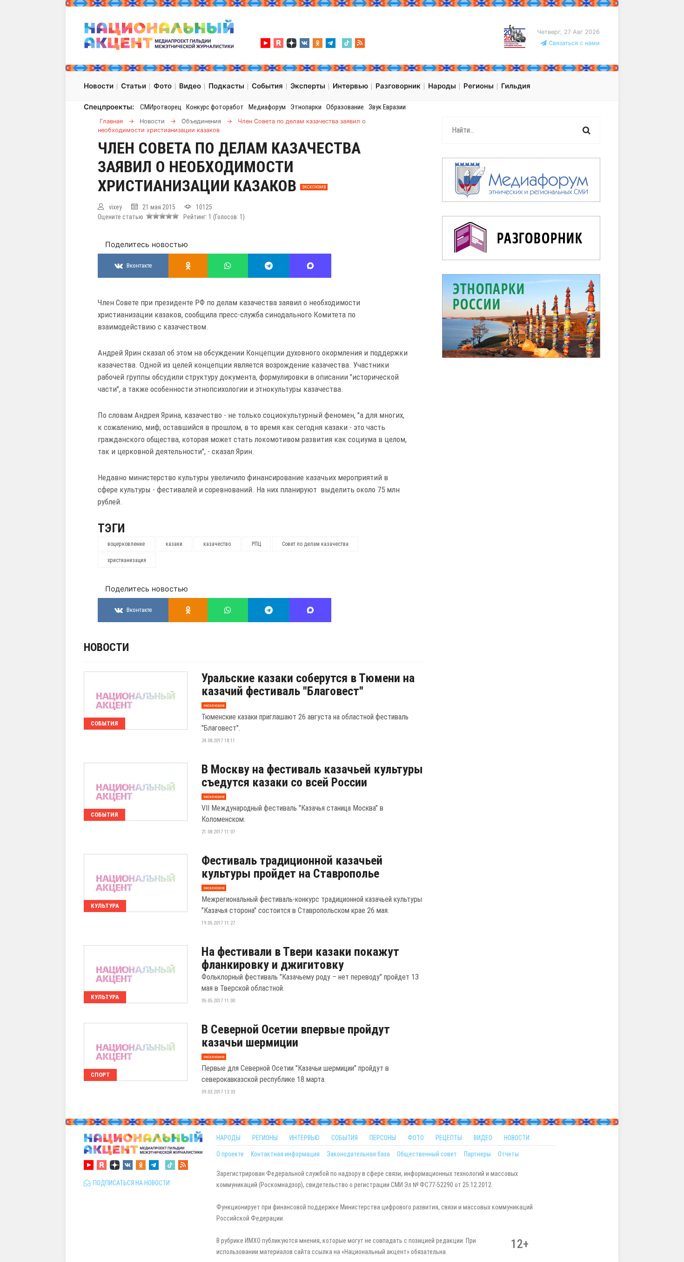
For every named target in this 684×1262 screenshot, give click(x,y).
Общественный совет (427, 1154)
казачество (217, 544)
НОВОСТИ (517, 1137)
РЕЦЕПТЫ (449, 1137)
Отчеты (508, 1154)
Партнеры (477, 1154)
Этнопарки (306, 107)
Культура (105, 905)
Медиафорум (267, 107)
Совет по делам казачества (315, 544)
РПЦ (256, 544)
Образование (345, 107)
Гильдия (515, 85)
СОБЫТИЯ (344, 1137)
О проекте (230, 1154)
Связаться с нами (573, 43)
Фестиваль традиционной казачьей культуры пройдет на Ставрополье (291, 867)
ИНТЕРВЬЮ (304, 1137)
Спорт (100, 1074)
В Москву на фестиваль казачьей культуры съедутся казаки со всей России (312, 776)
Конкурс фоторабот (215, 107)
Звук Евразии (387, 107)
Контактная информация (285, 1154)
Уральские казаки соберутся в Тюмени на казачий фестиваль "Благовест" (308, 684)
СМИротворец (160, 107)
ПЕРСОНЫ (382, 1137)
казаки (174, 544)
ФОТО (416, 1137)
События (104, 723)
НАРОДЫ (228, 1137)
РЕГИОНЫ (265, 1137)
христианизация (126, 560)
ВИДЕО (483, 1137)
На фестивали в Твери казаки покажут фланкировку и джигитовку (300, 958)
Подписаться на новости (130, 1183)
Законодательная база (358, 1154)
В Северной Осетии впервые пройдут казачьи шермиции (295, 1036)
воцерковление (126, 544)
